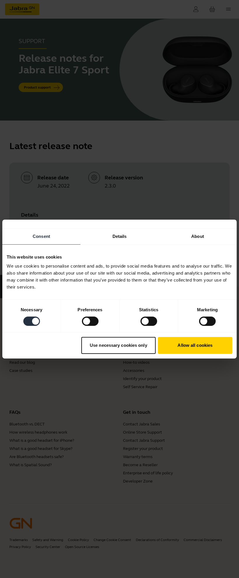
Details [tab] (120, 236)
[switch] (90, 321)
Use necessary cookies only (118, 345)
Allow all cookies (195, 345)
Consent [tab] (41, 236)
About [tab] (197, 236)
